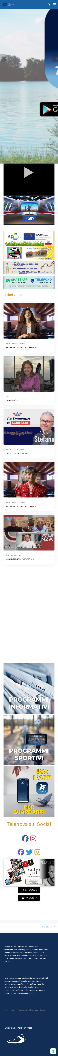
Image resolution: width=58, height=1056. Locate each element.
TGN (8, 397)
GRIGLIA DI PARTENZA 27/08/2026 (20, 559)
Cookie (42, 1010)
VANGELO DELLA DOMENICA (17, 453)
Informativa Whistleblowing (27, 1010)
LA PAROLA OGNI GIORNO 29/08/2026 (21, 347)
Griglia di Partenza (14, 556)
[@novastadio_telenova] (37, 853)
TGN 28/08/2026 (12, 400)
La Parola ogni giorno (15, 344)
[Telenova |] (8, 4)
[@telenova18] (33, 840)
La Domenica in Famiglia (15, 450)
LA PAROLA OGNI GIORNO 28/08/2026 (21, 506)
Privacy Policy (10, 1010)
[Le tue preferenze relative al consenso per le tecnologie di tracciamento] (53, 1051)
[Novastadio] (29, 853)
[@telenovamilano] (25, 840)
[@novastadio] (21, 853)
